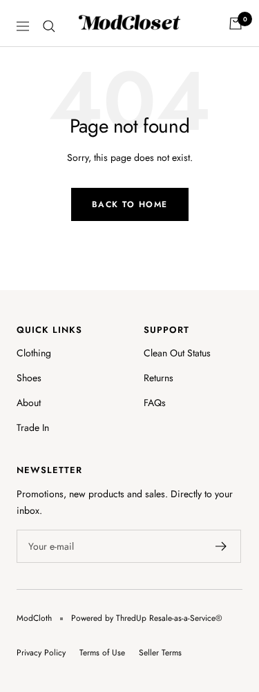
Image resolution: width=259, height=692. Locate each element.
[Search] (49, 26)
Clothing (34, 353)
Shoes (29, 378)
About (29, 403)
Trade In (33, 427)
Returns (158, 378)
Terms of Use (102, 652)
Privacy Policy (41, 652)
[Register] (221, 546)
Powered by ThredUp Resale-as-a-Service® (146, 618)
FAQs (155, 403)
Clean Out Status (177, 353)
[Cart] (235, 23)
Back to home (130, 204)
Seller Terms (160, 652)
